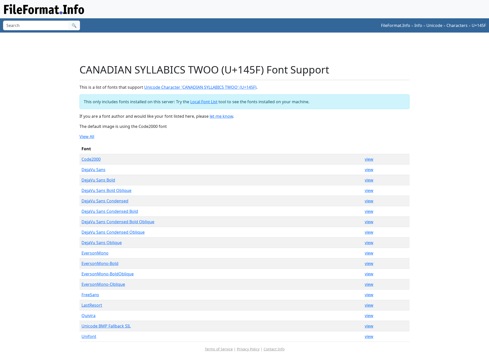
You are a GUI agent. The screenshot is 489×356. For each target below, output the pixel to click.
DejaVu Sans (93, 169)
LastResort (92, 305)
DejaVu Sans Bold (98, 180)
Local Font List (204, 102)
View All (86, 136)
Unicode (434, 25)
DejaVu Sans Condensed (105, 201)
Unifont (89, 336)
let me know (221, 116)
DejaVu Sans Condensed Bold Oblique (118, 222)
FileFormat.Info (395, 25)
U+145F (479, 25)
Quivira (89, 315)
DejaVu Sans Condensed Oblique (113, 232)
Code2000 (91, 159)
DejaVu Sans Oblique (102, 242)
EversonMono (95, 253)
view (369, 159)
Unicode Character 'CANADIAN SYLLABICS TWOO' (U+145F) (200, 87)
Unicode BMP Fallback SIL (106, 326)
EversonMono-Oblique (103, 284)
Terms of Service (219, 349)
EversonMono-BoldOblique (108, 274)
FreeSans (90, 295)
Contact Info (274, 349)
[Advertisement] (247, 48)
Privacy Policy (248, 349)
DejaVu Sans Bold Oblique (106, 190)
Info (418, 25)
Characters (457, 25)
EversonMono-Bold (100, 263)
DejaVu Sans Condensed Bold (110, 211)
